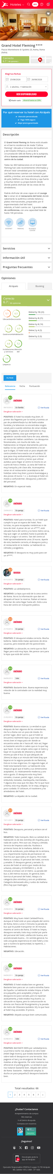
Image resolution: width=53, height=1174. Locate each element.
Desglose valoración (13, 411)
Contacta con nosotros (26, 1124)
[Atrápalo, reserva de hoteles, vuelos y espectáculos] (5, 4)
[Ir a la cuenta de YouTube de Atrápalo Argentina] (38, 1147)
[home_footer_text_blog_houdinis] (14, 1147)
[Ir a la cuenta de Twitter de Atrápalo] (20, 1147)
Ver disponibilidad (26, 94)
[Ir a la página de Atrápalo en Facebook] (26, 1147)
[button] (48, 13)
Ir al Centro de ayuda (26, 1120)
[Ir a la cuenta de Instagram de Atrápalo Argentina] (32, 1147)
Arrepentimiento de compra (26, 1114)
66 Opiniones (13, 61)
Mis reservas (26, 1117)
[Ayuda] (41, 4)
